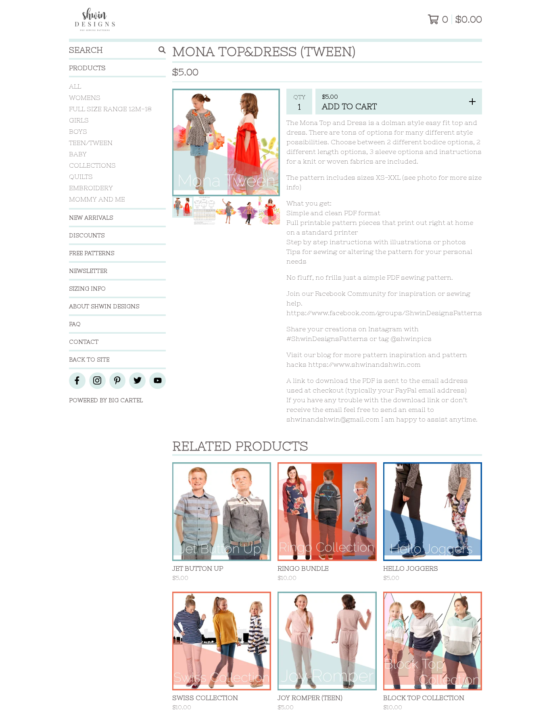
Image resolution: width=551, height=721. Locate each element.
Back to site (89, 359)
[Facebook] (77, 380)
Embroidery (91, 187)
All (75, 86)
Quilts (81, 176)
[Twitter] (137, 380)
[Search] (162, 50)
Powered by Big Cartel (106, 400)
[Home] (95, 19)
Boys (78, 131)
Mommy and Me (97, 199)
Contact (83, 342)
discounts (86, 235)
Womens (84, 97)
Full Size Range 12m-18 (110, 108)
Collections (92, 165)
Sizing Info (87, 288)
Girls (79, 120)
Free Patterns (91, 253)
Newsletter (88, 271)
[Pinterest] (117, 380)
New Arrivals (91, 217)
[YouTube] (157, 380)
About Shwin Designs (104, 306)
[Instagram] (97, 380)
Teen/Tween (91, 142)
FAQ (75, 324)
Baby (78, 154)
